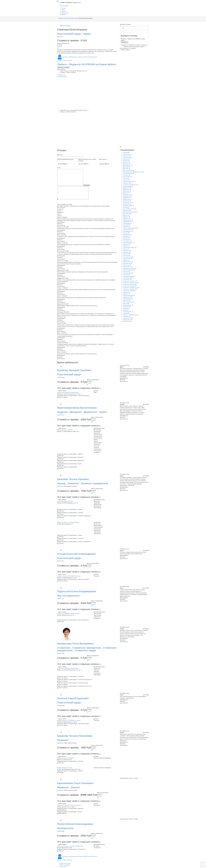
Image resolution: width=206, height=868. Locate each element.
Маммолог (63, 787)
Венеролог (76, 412)
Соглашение (63, 866)
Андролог (63, 412)
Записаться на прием (63, 67)
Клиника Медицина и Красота (65, 501)
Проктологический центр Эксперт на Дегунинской (70, 846)
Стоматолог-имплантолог (87, 647)
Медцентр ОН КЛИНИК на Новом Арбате (68, 392)
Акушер (61, 483)
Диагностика (65, 13)
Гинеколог (74, 483)
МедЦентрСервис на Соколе (64, 767)
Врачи (63, 9)
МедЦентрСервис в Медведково (65, 758)
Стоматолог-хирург (85, 650)
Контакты (64, 14)
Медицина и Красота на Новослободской (68, 522)
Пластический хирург (69, 33)
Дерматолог (91, 412)
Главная (64, 8)
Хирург (87, 33)
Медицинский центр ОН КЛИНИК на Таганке (68, 576)
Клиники (64, 11)
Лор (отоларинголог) (68, 595)
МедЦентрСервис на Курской (65, 430)
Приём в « (87, 64)
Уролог (103, 412)
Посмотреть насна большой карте (62, 75)
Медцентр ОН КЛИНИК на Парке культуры (68, 613)
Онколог (75, 787)
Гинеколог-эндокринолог (94, 483)
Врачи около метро (65, 863)
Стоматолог (64, 647)
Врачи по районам (65, 865)
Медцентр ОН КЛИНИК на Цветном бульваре (69, 805)
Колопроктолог (65, 828)
